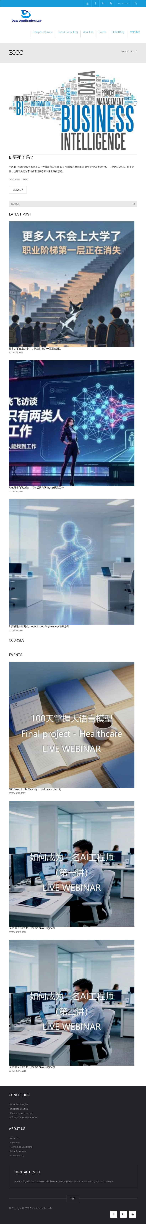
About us (88, 32)
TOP (73, 1198)
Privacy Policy (17, 1155)
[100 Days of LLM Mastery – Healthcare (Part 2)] (71, 725)
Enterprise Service (43, 32)
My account (123, 3)
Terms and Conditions (21, 1147)
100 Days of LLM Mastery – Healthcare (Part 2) (35, 789)
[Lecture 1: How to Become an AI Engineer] (71, 864)
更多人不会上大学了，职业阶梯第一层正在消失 (35, 348)
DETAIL (17, 189)
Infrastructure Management (24, 1117)
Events (102, 32)
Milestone (15, 1142)
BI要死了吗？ (21, 157)
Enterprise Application (21, 1113)
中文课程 (135, 32)
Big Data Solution (19, 1108)
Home (123, 51)
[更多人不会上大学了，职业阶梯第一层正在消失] (71, 284)
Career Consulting (68, 32)
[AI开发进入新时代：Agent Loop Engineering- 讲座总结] (71, 562)
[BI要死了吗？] (73, 110)
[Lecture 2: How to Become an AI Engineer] (71, 1003)
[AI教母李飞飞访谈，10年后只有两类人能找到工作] (71, 423)
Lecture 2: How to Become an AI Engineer (32, 1067)
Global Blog (117, 32)
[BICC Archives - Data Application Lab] (27, 16)
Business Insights (19, 1104)
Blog (25, 179)
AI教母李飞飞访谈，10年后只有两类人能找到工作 (36, 487)
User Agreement (18, 1151)
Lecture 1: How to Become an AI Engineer (32, 928)
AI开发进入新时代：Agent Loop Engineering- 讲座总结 (39, 626)
